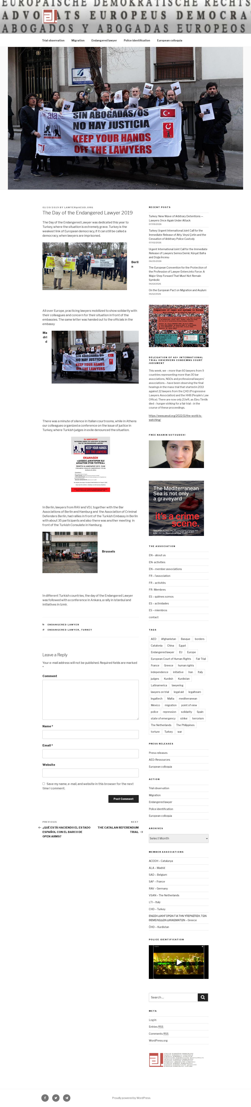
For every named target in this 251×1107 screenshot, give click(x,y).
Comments (158, 1033)
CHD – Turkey (157, 909)
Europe (191, 652)
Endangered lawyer (104, 40)
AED (153, 638)
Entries (156, 1026)
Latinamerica (159, 685)
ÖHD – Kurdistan (159, 926)
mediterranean (188, 698)
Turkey (86, 629)
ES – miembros (158, 610)
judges (155, 678)
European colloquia (169, 40)
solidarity (186, 711)
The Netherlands (161, 725)
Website (48, 765)
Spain (200, 711)
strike (183, 718)
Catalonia (156, 645)
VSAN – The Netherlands (164, 895)
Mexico (155, 705)
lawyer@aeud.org (78, 207)
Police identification (137, 40)
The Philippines (185, 725)
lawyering (177, 685)
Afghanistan (168, 638)
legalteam (195, 691)
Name (47, 726)
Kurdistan (184, 678)
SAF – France (157, 881)
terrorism (198, 718)
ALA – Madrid (157, 867)
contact (154, 617)
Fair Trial (201, 658)
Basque (185, 638)
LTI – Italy (154, 902)
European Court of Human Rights (171, 658)
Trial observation (53, 40)
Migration (78, 40)
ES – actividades (159, 603)
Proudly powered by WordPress (131, 1097)
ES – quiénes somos (161, 596)
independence (159, 672)
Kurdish (168, 678)
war (180, 731)
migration (171, 705)
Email (47, 745)
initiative (178, 672)
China (170, 645)
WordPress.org (158, 1040)
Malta (170, 698)
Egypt (182, 645)
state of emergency (163, 718)
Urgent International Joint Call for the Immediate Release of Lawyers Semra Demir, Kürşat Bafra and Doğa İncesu (178, 253)
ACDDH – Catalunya (161, 860)
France (155, 665)
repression (169, 711)
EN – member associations (165, 569)
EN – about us (157, 555)
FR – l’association (159, 575)
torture (155, 731)
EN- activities (157, 562)
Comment (49, 676)
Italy (200, 672)
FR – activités (157, 582)
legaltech (156, 698)
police (154, 711)
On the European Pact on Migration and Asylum (177, 290)
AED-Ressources (159, 759)
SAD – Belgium (158, 874)
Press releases (158, 752)
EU (180, 652)
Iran (190, 672)
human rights (186, 665)
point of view (189, 705)
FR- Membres (157, 589)
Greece (168, 665)
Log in (152, 1019)
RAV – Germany (158, 888)
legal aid (179, 691)
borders (200, 638)
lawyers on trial (160, 691)
